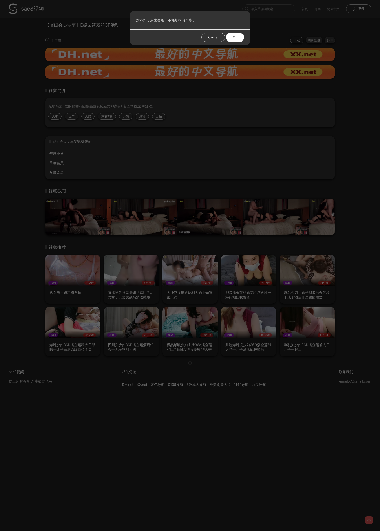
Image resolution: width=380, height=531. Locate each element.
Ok (235, 37)
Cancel (213, 37)
